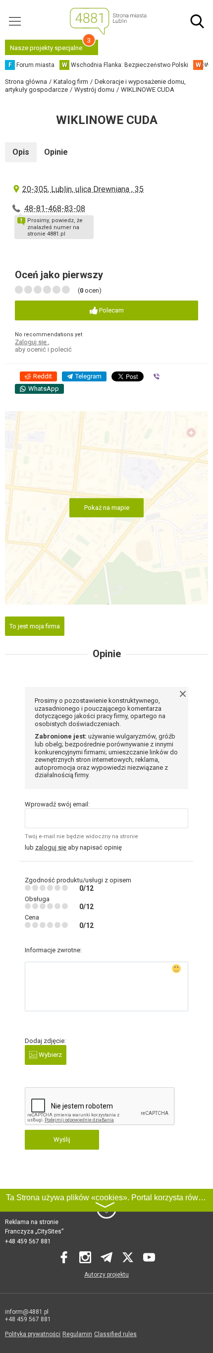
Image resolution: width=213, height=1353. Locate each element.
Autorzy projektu (106, 1274)
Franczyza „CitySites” (34, 1231)
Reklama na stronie (31, 1222)
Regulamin (77, 1334)
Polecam (111, 310)
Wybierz (49, 1054)
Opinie (56, 152)
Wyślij (61, 1139)
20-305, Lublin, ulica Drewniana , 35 (83, 189)
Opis (20, 152)
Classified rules (115, 1334)
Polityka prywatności (32, 1334)
